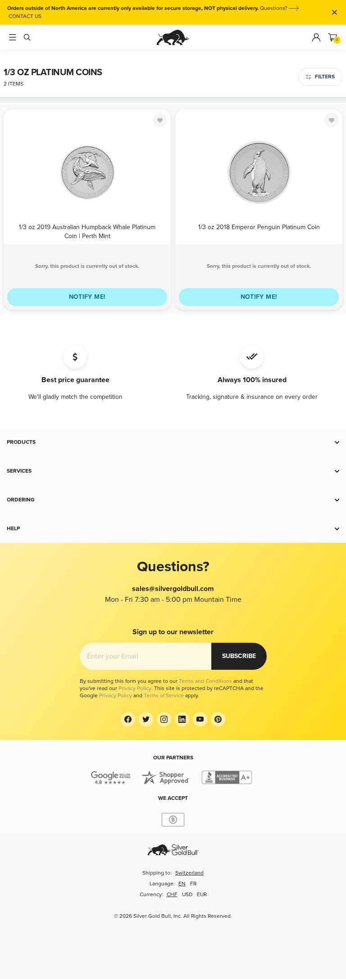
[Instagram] (164, 719)
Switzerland (189, 873)
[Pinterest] (218, 719)
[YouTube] (200, 719)
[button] (173, 442)
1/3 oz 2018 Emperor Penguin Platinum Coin (259, 227)
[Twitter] (146, 719)
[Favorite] (160, 120)
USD (187, 894)
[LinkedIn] (182, 719)
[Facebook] (128, 719)
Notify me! (87, 297)
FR (193, 883)
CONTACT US (25, 16)
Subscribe (239, 656)
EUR (202, 894)
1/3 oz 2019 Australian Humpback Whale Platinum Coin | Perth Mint (87, 231)
